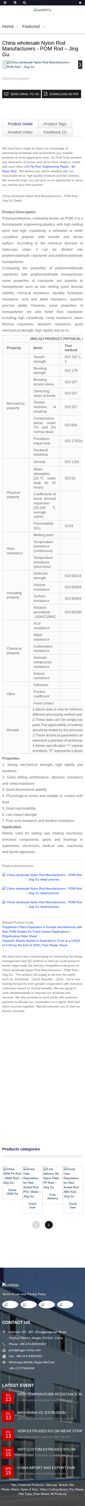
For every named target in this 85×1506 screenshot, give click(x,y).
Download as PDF (64, 94)
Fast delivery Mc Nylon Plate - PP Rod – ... (52, 1196)
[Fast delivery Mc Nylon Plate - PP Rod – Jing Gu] (52, 1178)
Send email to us (24, 94)
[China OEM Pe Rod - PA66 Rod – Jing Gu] (12, 1176)
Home (8, 26)
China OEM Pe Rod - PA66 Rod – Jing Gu (12, 1192)
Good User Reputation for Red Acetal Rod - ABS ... (72, 1205)
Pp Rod (36, 166)
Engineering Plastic (55, 166)
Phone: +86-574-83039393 (27, 1344)
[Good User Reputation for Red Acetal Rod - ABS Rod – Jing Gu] (73, 1183)
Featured (31, 26)
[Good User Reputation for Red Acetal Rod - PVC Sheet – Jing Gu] (32, 1183)
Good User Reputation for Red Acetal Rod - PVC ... (32, 1205)
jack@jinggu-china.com (25, 1350)
